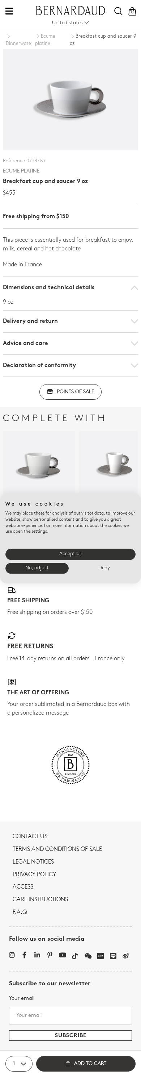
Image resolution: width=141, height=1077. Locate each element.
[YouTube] (62, 955)
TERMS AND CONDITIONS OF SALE (57, 849)
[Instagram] (11, 955)
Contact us (30, 837)
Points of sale (75, 392)
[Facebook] (24, 955)
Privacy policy (34, 875)
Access (23, 887)
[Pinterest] (49, 955)
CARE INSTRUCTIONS (40, 900)
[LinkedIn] (37, 955)
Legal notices (33, 862)
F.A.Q (20, 912)
